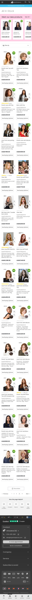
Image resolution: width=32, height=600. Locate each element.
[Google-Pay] (5, 578)
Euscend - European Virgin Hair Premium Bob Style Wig (23, 362)
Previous (5, 494)
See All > (27, 17)
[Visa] (5, 574)
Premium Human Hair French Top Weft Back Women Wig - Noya (7, 364)
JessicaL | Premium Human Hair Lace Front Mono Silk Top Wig (23, 254)
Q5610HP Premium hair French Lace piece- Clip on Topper (8, 110)
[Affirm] (18, 578)
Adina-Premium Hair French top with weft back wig (23, 182)
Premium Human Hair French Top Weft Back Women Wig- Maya (23, 400)
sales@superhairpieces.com (14, 537)
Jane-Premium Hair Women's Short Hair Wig (22, 75)
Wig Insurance (24, 592)
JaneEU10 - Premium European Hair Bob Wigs (7, 326)
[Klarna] (27, 578)
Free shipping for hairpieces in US (16, 5)
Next (27, 494)
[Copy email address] (25, 537)
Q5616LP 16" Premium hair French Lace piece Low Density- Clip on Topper (8, 435)
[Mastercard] (9, 574)
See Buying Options (7, 83)
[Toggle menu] (2, 2)
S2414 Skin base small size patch (23, 217)
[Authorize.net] (22, 517)
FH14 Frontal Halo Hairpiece (22, 145)
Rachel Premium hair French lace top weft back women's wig (7, 147)
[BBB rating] (29, 517)
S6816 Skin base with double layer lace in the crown (7, 219)
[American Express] (13, 574)
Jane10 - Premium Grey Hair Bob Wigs (24, 437)
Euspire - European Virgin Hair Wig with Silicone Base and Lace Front (24, 329)
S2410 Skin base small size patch (7, 181)
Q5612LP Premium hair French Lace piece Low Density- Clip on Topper (8, 471)
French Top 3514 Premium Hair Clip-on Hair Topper (7, 75)
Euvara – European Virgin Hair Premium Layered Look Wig (7, 291)
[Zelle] (13, 578)
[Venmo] (22, 578)
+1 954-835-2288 (11, 534)
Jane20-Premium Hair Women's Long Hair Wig (23, 293)
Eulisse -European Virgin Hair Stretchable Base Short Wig (23, 470)
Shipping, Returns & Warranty (11, 592)
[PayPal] (27, 574)
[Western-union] (18, 574)
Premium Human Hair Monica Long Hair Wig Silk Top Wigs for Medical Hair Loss (7, 255)
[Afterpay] (22, 574)
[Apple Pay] (9, 578)
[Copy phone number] (18, 534)
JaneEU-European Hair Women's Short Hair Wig (8, 401)
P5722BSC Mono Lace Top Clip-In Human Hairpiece (23, 110)
